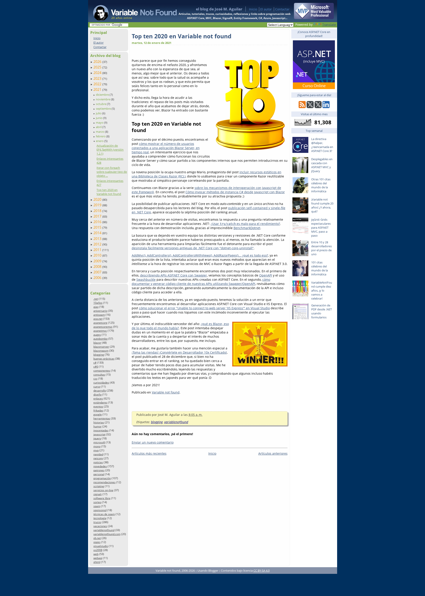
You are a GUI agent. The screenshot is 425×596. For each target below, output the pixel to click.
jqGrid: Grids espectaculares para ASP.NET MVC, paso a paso (321, 228)
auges (97, 334)
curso (96, 386)
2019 (97, 205)
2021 (97, 89)
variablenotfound (103, 530)
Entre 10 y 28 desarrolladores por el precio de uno (321, 248)
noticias (98, 462)
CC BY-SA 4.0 (261, 571)
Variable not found (166, 392)
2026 (97, 61)
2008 (97, 266)
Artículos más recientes (149, 453)
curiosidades (101, 382)
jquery (97, 438)
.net (95, 298)
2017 (97, 216)
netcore (98, 458)
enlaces (98, 398)
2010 (97, 255)
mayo (100, 123)
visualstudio (100, 546)
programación (102, 478)
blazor (97, 342)
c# (95, 362)
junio (99, 118)
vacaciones (100, 526)
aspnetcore (100, 322)
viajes (96, 542)
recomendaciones (104, 482)
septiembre (104, 109)
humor (97, 426)
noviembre (103, 99)
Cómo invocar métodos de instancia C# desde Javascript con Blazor (235, 192)
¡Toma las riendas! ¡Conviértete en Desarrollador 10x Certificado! (179, 352)
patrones (98, 470)
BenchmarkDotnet (247, 228)
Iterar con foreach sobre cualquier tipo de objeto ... (112, 172)
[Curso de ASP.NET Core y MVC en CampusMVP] (314, 88)
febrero (101, 136)
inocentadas (100, 430)
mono (96, 446)
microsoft (99, 442)
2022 (97, 84)
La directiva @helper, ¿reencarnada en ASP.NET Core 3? (322, 145)
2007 (97, 272)
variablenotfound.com (106, 534)
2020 (97, 199)
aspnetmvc (100, 330)
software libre (101, 498)
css (95, 378)
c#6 (95, 366)
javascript (99, 434)
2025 (97, 67)
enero (100, 141)
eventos (98, 406)
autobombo (100, 338)
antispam (99, 314)
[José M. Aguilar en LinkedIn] (326, 107)
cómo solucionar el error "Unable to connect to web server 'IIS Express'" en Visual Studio (204, 308)
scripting (98, 486)
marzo (100, 132)
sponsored (99, 510)
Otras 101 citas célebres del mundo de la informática (320, 185)
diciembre (103, 95)
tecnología (99, 518)
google (97, 414)
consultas (99, 374)
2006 (97, 277)
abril (99, 127)
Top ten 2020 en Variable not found (109, 192)
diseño (97, 394)
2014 (97, 232)
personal (98, 474)
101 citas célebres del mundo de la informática (319, 268)
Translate (329, 24)
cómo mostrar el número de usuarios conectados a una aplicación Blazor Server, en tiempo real (166, 148)
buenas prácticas (103, 358)
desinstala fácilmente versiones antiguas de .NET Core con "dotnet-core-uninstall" (193, 248)
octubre (101, 104)
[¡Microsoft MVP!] (314, 18)
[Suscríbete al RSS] (302, 107)
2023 (97, 78)
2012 (97, 244)
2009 (97, 261)
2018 (97, 210)
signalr (97, 494)
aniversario (100, 310)
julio (99, 113)
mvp (96, 450)
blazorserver (101, 346)
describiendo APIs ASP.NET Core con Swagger (173, 275)
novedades (100, 466)
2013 (97, 238)
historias (98, 422)
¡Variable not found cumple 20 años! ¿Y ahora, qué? (322, 205)
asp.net (97, 318)
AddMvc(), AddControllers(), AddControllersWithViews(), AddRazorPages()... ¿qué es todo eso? (200, 255)
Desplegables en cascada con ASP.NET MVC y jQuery (321, 165)
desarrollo (99, 390)
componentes (101, 370)
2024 (97, 72)
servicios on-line (103, 490)
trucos (97, 522)
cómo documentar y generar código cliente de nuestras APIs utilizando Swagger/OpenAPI (201, 281)
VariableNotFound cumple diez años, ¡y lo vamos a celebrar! (321, 290)
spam (96, 506)
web (96, 554)
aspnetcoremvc (102, 326)
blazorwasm (100, 350)
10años (97, 302)
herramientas (101, 418)
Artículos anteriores (273, 453)
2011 (97, 249)
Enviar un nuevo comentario (153, 442)
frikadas (98, 410)
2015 (97, 227)
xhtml (96, 562)
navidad (98, 454)
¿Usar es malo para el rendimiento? (245, 224)
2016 (97, 221)
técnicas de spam (104, 514)
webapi (97, 558)
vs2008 (97, 550)
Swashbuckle (146, 279)
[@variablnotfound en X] (318, 107)
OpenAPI (265, 275)
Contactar (282, 9)
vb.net (97, 538)
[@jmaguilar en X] (310, 107)
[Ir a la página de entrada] (130, 11)
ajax (96, 306)
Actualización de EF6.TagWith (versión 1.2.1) (110, 150)
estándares (100, 402)
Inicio (253, 9)
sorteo (97, 502)
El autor (266, 9)
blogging (98, 354)
